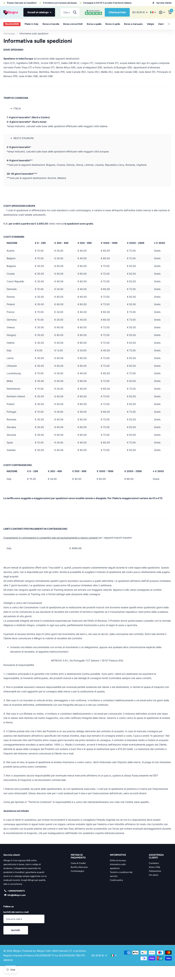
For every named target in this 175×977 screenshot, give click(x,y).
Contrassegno (77, 871)
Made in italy (31, 24)
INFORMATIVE (118, 854)
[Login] (162, 12)
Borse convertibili (73, 24)
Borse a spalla (94, 24)
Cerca (74, 12)
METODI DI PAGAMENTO (78, 856)
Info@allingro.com (17, 895)
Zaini (161, 24)
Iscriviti (15, 930)
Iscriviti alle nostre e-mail (16, 912)
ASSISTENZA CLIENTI (156, 856)
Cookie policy (116, 880)
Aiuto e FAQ (154, 867)
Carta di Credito (78, 863)
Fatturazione (155, 871)
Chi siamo (153, 875)
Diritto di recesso (118, 860)
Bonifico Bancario (79, 867)
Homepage (9, 33)
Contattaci (154, 863)
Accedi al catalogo (38, 12)
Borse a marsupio (133, 24)
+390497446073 (16, 891)
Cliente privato (117, 12)
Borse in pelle (112, 24)
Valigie (150, 24)
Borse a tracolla (51, 24)
